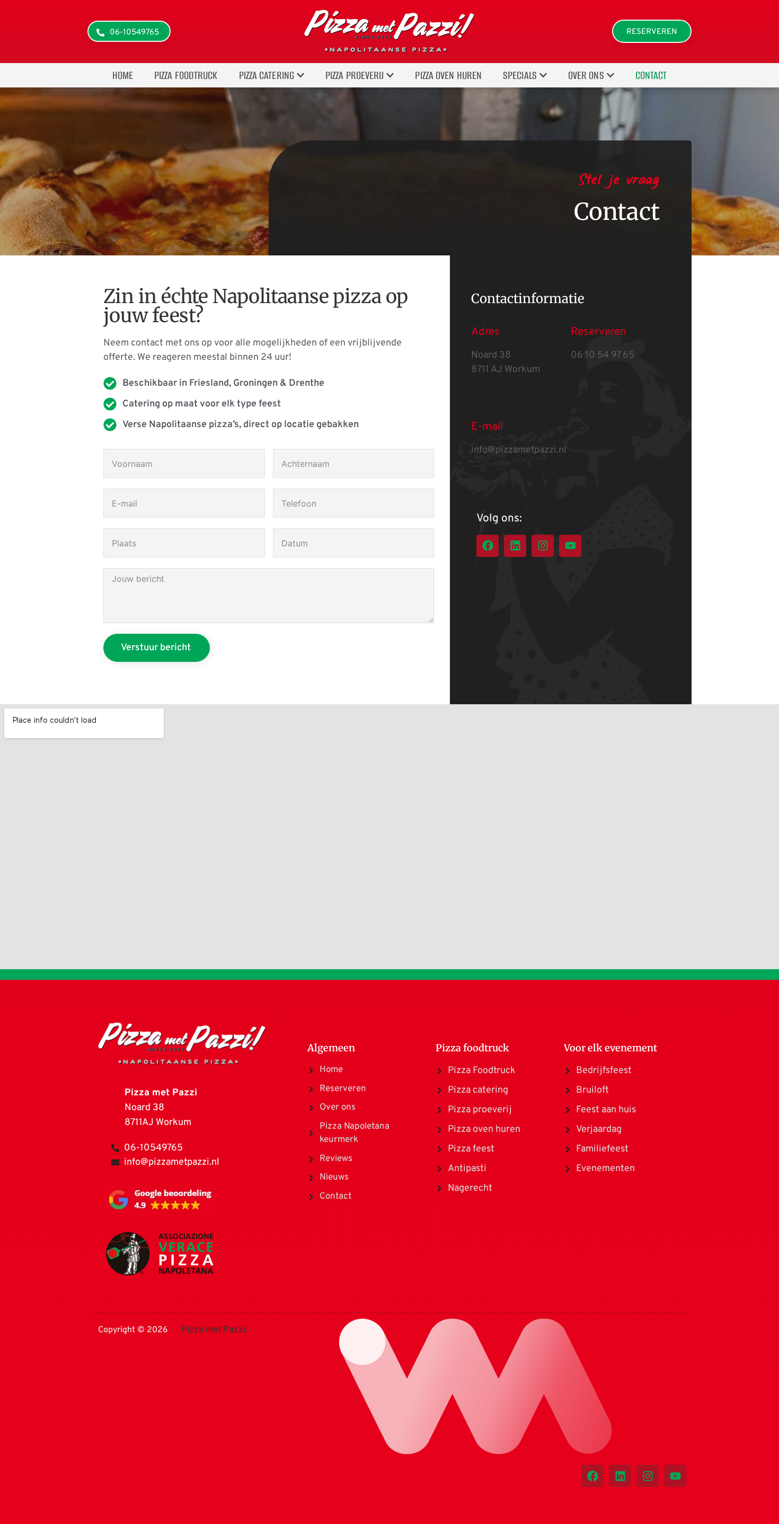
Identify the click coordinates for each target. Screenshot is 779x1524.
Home (122, 75)
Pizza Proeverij (354, 75)
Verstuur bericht (156, 648)
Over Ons (586, 75)
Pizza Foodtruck (186, 75)
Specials (520, 75)
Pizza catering (266, 75)
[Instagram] (543, 546)
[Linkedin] (515, 546)
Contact (651, 75)
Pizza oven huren (448, 75)
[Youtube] (570, 546)
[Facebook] (487, 546)
